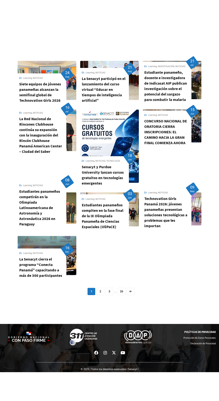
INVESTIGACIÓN (166, 66)
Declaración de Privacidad (203, 343)
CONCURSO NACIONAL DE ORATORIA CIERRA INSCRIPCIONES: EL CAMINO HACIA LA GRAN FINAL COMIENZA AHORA (165, 132)
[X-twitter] (114, 353)
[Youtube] (123, 353)
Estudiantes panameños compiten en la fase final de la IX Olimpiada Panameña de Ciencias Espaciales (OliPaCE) (102, 216)
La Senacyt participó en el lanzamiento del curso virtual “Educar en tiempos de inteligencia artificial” (103, 89)
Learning (27, 78)
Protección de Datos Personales (199, 337)
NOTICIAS (38, 78)
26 (121, 291)
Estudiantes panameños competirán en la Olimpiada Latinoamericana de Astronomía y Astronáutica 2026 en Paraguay (39, 208)
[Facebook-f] (96, 353)
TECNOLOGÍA (113, 161)
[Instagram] (105, 353)
